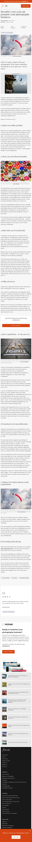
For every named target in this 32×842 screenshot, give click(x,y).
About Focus (5, 754)
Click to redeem (8, 651)
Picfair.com (4, 766)
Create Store (25, 6)
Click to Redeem (16, 325)
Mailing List (4, 764)
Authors (4, 756)
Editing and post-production (8, 778)
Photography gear (6, 786)
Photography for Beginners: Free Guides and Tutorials (14, 782)
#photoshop (5, 823)
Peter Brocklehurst (17, 56)
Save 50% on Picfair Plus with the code (16, 1)
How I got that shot (6, 803)
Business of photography (7, 776)
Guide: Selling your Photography (9, 813)
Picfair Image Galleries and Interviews (10, 801)
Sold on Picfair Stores (7, 799)
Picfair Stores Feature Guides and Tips (11, 797)
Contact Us (4, 762)
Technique (4, 780)
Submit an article (6, 760)
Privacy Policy (5, 758)
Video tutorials (5, 809)
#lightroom (4, 821)
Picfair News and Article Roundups (10, 795)
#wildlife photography (7, 827)
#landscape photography (7, 825)
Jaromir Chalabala (24, 361)
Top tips (4, 807)
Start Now (16, 837)
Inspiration (4, 784)
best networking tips (6, 548)
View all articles (6, 607)
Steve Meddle (16, 183)
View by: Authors (6, 811)
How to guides (5, 805)
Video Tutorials (5, 774)
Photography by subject (7, 788)
